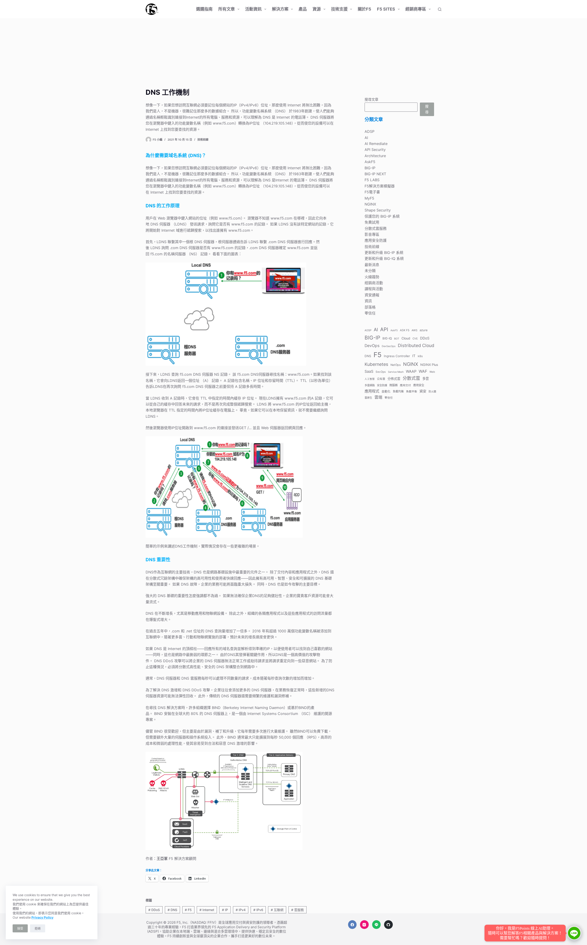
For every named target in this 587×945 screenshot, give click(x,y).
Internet (206, 910)
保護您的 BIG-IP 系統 (382, 216)
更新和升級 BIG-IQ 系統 (384, 258)
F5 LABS (372, 180)
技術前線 (202, 139)
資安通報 (372, 295)
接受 (20, 928)
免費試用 (372, 222)
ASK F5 (404, 330)
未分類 (370, 270)
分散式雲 (411, 378)
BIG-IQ (387, 338)
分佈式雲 (394, 379)
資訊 (368, 301)
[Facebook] (352, 924)
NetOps (395, 365)
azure (424, 330)
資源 (317, 9)
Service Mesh (396, 371)
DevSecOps (389, 346)
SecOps (381, 371)
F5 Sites (386, 9)
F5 (188, 910)
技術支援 (339, 9)
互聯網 (277, 910)
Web (432, 371)
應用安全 (418, 385)
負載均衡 (398, 391)
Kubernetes (376, 364)
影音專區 (372, 234)
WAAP (411, 371)
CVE (415, 338)
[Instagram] (364, 924)
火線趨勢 (372, 277)
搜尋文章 (371, 99)
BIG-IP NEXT (375, 174)
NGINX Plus (429, 365)
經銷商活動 (374, 283)
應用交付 (405, 385)
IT (413, 356)
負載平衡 (411, 391)
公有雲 (381, 379)
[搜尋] (439, 9)
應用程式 (372, 391)
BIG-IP (370, 168)
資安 (422, 391)
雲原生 (368, 397)
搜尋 (427, 109)
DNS (172, 910)
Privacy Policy (42, 917)
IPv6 (258, 910)
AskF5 (370, 161)
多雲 (425, 379)
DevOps (372, 345)
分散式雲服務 (376, 228)
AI (366, 137)
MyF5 (369, 198)
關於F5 (364, 9)
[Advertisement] (293, 53)
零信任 (370, 313)
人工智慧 (370, 379)
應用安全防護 (376, 240)
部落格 (370, 307)
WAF (423, 371)
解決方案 (280, 9)
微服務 (393, 385)
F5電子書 (372, 192)
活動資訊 (253, 9)
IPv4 (241, 910)
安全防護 (382, 385)
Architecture (375, 155)
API (384, 329)
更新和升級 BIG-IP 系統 (384, 252)
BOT (396, 338)
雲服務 (297, 910)
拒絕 (38, 928)
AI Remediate (376, 143)
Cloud (405, 338)
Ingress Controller (397, 356)
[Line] (376, 924)
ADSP (369, 131)
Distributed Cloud (416, 345)
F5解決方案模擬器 (380, 186)
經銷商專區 (415, 9)
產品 (303, 9)
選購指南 (204, 9)
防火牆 (432, 391)
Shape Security (378, 210)
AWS (414, 330)
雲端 (378, 397)
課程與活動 (374, 288)
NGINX (370, 204)
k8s (420, 356)
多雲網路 (370, 385)
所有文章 (226, 9)
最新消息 (372, 264)
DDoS (154, 910)
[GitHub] (388, 924)
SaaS (369, 371)
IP (225, 910)
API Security (375, 149)
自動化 (386, 391)
